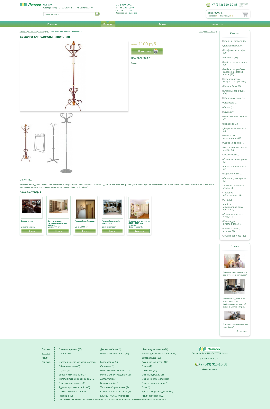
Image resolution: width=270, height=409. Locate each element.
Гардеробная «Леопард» (85, 221)
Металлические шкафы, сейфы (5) (76, 379)
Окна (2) (227, 200)
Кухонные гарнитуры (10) (155, 362)
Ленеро (23, 32)
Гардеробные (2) (232, 86)
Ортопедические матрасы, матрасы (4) (234, 80)
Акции (162, 24)
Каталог (108, 24)
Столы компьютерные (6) (72, 383)
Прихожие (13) (230, 124)
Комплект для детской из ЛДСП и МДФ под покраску (139, 223)
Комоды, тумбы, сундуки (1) (231, 229)
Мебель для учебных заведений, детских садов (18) (234, 72)
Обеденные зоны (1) (234, 98)
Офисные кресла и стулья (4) (233, 215)
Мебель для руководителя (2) (232, 136)
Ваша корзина (215, 13)
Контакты (217, 24)
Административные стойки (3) (74, 387)
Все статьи (242, 331)
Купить (32, 231)
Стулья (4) (228, 112)
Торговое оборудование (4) (232, 193)
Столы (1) (228, 107)
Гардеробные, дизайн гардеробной (111, 222)
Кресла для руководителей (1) (232, 222)
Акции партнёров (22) (234, 236)
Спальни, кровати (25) (234, 41)
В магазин (139, 231)
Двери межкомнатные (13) (72, 375)
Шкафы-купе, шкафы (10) (155, 349)
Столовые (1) (230, 103)
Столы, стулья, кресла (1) (155, 383)
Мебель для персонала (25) (114, 353)
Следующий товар (208, 32)
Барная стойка (27, 221)
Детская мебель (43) (233, 45)
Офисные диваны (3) (234, 143)
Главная (52, 24)
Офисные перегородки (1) (155, 379)
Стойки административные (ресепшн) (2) (233, 207)
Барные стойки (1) (232, 173)
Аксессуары (43, 32)
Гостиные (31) (230, 57)
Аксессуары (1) (231, 154)
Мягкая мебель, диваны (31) (115, 370)
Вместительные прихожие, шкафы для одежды (57, 223)
